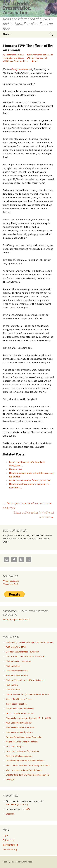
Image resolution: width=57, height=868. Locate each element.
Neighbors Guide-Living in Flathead (21, 741)
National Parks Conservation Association (24, 737)
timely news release (21, 69)
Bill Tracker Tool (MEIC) (16, 647)
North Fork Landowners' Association (22, 751)
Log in (5, 835)
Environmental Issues (39, 54)
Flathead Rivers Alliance (17, 675)
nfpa (35, 61)
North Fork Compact (15, 746)
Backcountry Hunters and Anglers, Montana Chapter (29, 642)
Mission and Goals (11, 584)
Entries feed (8, 840)
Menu (6, 34)
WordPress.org (10, 849)
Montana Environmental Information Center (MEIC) (28, 718)
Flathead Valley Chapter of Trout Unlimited (25, 680)
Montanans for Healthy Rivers (19, 732)
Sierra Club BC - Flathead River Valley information (28, 765)
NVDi (28, 809)
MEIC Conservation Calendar (18, 722)
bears (32, 58)
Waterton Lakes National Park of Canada (24, 770)
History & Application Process (16, 619)
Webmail (10, 813)
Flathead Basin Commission (18, 661)
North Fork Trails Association (19, 756)
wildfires (24, 61)
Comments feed (10, 844)
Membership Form (11, 580)
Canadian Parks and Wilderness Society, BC (25, 656)
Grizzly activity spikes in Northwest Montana (34, 514)
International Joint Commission (20, 708)
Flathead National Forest (17, 670)
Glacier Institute (13, 689)
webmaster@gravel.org (17, 804)
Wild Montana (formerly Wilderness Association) (27, 774)
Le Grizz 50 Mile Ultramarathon (19, 713)
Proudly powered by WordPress (17, 861)
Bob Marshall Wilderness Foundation (22, 651)
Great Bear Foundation (16, 703)
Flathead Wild (12, 684)
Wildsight (10, 779)
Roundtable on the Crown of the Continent (25, 760)
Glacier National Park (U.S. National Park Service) (27, 694)
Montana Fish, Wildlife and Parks (20, 727)
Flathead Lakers (13, 666)
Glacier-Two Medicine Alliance (19, 699)
